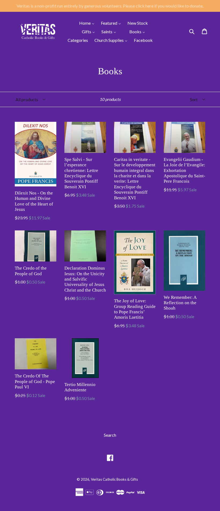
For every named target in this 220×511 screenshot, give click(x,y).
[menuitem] (83, 23)
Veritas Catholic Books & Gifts (114, 479)
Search (110, 435)
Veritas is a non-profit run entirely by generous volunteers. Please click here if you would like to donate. (110, 5)
